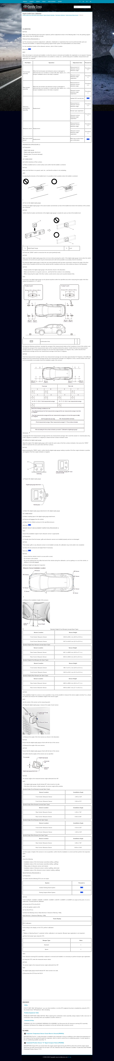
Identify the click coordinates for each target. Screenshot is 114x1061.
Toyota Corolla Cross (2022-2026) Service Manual (32, 15)
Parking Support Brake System (72, 15)
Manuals (25, 1)
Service (38, 1)
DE (90, 1)
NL (70, 1057)
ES (83, 1)
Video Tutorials (51, 1)
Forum (43, 1)
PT (68, 1057)
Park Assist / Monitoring (60, 15)
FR (86, 1)
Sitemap (60, 1)
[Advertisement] (57, 22)
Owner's (32, 1)
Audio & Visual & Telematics (49, 15)
